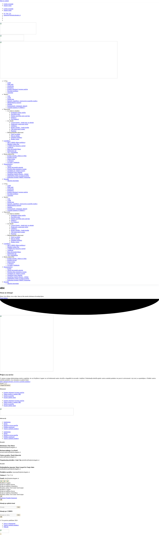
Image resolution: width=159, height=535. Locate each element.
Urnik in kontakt (8, 4)
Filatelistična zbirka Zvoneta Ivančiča (18, 175)
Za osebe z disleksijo (13, 162)
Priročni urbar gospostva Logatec (17, 169)
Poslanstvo (10, 87)
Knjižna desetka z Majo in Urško (16, 156)
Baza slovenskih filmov (14, 149)
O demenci (10, 161)
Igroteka (9, 104)
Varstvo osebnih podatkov (11, 428)
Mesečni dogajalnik (13, 180)
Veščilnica (14, 126)
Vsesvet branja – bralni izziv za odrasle (22, 122)
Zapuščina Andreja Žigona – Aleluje (17, 174)
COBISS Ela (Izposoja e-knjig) (16, 146)
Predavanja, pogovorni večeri (19, 124)
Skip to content (4, 1)
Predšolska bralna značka (18, 112)
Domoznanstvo (8, 164)
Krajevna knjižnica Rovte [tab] (7, 484)
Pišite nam (10, 84)
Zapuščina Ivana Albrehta (14, 172)
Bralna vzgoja (15, 139)
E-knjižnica (7, 141)
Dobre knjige (11, 159)
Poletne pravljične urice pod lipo (20, 116)
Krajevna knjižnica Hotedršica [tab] (9, 486)
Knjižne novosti (12, 157)
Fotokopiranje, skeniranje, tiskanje (17, 106)
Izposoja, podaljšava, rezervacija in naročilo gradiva (22, 101)
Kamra (9, 166)
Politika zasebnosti (9, 427)
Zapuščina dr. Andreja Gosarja (16, 171)
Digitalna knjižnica (16, 137)
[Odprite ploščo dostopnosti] (0, 534)
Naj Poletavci (15, 119)
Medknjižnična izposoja (14, 102)
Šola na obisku (15, 136)
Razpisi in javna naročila (11, 425)
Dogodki (6, 179)
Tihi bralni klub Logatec (18, 129)
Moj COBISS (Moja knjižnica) (16, 142)
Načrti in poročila (9, 396)
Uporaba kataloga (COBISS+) (16, 107)
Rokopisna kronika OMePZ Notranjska (18, 177)
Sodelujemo (7, 422)
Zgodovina (10, 86)
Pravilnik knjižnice (12, 91)
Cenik (9, 97)
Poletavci (13, 117)
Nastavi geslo (8, 5)
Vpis (8, 96)
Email (2, 383)
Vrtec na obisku (15, 134)
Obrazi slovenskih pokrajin (15, 167)
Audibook (10, 147)
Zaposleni (10, 92)
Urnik (9, 82)
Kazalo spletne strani (10, 397)
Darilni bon (10, 99)
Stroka (5, 424)
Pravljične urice (15, 114)
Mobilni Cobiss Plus (13, 144)
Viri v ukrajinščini (12, 152)
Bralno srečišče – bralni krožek (20, 127)
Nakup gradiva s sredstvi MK (12, 394)
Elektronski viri (11, 151)
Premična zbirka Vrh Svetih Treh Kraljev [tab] (12, 488)
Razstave (13, 131)
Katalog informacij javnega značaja (17, 89)
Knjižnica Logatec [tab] (5, 483)
